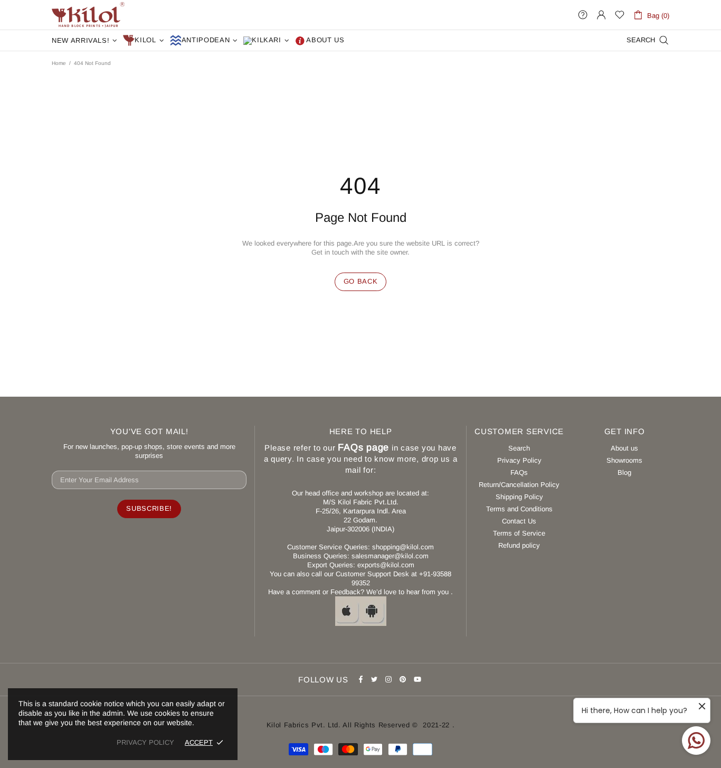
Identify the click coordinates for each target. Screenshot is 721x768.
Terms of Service (519, 533)
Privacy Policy (519, 460)
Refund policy (519, 545)
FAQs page (363, 447)
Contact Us (519, 521)
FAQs (519, 472)
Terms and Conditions (519, 509)
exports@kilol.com (385, 565)
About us (624, 448)
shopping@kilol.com (403, 547)
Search (519, 448)
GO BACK (361, 281)
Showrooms (624, 460)
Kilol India (88, 15)
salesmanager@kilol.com (390, 556)
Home (59, 63)
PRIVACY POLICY (145, 742)
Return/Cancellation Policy (519, 485)
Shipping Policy (519, 497)
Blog (624, 472)
